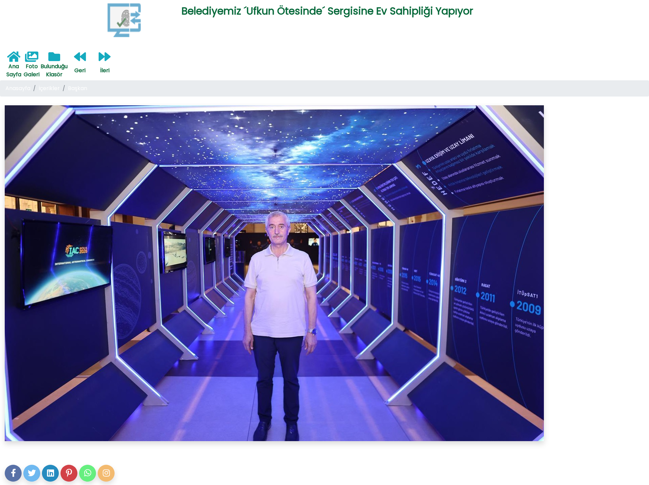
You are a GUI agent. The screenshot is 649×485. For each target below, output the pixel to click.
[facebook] (13, 473)
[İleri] (105, 59)
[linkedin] (50, 473)
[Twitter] (31, 473)
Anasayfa (17, 88)
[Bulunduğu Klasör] (54, 59)
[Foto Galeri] (31, 59)
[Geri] (80, 59)
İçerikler (49, 88)
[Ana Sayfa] (13, 59)
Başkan (77, 88)
